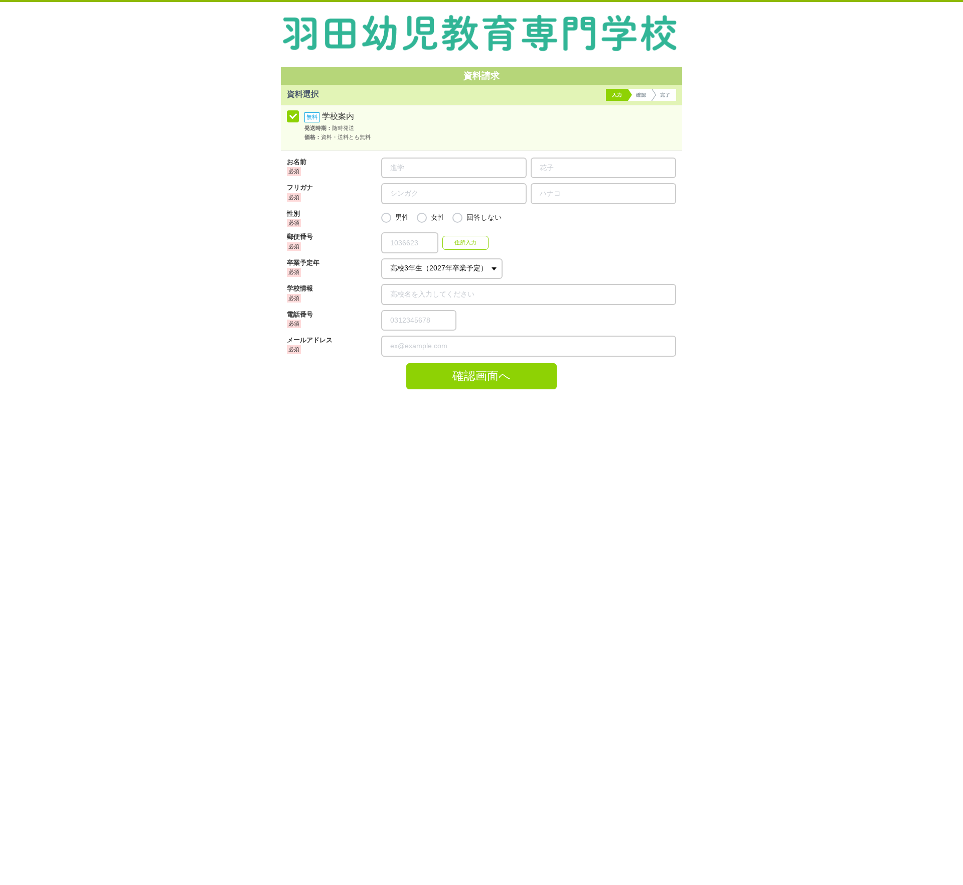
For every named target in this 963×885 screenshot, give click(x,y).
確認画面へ (481, 375)
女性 (438, 217)
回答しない (484, 217)
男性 (402, 217)
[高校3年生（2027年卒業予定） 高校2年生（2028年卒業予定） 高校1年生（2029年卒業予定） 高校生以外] (441, 268)
